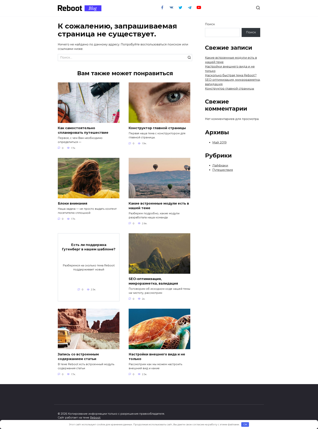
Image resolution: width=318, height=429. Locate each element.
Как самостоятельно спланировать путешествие (83, 130)
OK (245, 424)
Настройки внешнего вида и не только (157, 356)
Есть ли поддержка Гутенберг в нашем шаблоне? (88, 247)
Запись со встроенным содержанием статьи (78, 356)
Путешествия (222, 170)
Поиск (210, 24)
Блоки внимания (72, 203)
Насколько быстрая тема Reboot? (231, 75)
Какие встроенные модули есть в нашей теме (159, 205)
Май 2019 (219, 142)
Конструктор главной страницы (157, 128)
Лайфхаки (220, 165)
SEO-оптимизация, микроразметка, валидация (153, 281)
